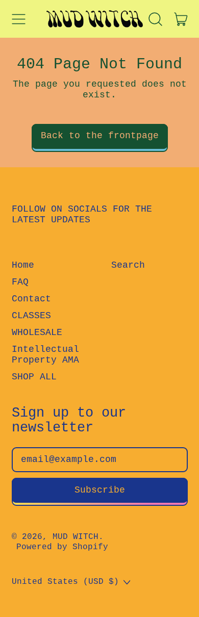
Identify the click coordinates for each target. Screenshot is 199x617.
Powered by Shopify (62, 547)
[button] (155, 19)
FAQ (20, 282)
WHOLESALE (37, 332)
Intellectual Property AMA (45, 355)
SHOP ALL (34, 377)
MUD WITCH (75, 537)
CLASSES (31, 316)
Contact (31, 299)
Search (128, 265)
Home (23, 265)
